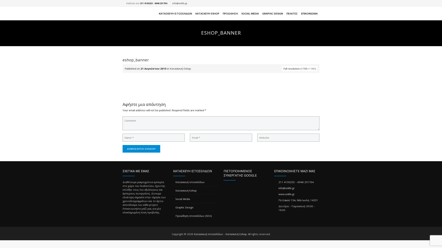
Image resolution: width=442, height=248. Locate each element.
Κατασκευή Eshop (207, 13)
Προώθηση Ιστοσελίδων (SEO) (193, 216)
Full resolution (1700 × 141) (299, 68)
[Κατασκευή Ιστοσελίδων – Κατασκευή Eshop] (136, 13)
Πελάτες (292, 13)
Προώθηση (230, 13)
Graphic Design (272, 13)
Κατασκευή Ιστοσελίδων (175, 13)
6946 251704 (161, 3)
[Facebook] (316, 3)
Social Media (250, 13)
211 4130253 (146, 3)
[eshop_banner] (221, 89)
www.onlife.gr (286, 194)
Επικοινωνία (309, 13)
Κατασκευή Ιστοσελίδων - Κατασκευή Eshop (220, 234)
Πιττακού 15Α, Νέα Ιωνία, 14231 (298, 200)
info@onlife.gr (179, 3)
